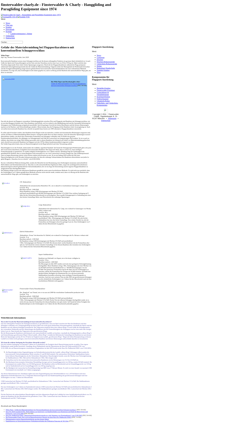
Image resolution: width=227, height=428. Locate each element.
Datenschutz (105, 121)
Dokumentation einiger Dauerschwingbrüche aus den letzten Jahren (27, 419)
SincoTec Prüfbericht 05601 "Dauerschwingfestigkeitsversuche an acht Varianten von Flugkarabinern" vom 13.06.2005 (44, 415)
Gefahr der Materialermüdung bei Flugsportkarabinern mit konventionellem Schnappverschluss (68, 84)
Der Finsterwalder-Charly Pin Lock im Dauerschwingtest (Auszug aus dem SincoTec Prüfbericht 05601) (39, 417)
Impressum (112, 118)
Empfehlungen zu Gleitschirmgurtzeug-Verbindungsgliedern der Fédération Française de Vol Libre (37, 421)
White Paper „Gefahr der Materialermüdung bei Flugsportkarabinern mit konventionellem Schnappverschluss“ (41, 410)
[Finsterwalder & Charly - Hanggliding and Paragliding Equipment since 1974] (31, 15)
